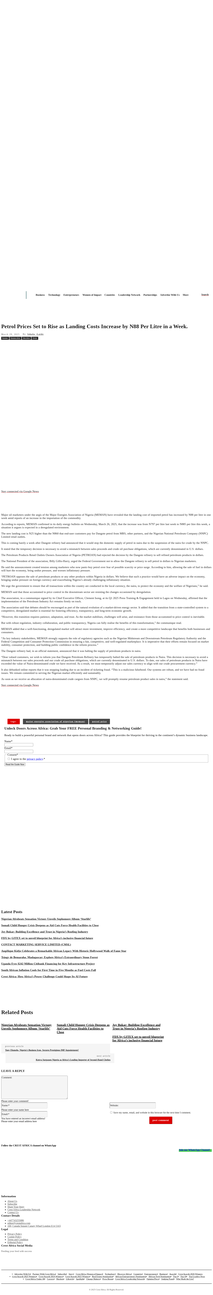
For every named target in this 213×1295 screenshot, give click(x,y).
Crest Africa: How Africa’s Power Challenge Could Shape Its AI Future (44, 976)
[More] (51, 709)
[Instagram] (3, 1256)
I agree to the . (28, 758)
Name (8, 741)
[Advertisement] (106, 373)
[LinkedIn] (96, 1256)
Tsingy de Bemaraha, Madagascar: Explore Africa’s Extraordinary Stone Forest (49, 957)
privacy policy (35, 758)
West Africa (26, 338)
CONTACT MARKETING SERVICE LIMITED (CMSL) (36, 944)
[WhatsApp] (62, 345)
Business (5, 338)
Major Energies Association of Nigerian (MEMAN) (55, 721)
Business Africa (15, 338)
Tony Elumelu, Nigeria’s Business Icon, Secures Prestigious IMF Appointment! (42, 1050)
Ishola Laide (35, 334)
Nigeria (34, 338)
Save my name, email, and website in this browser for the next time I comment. (152, 1112)
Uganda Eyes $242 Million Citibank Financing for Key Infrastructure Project (48, 963)
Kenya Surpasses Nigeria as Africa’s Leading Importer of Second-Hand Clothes (73, 1060)
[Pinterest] (51, 345)
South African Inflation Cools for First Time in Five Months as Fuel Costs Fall (48, 970)
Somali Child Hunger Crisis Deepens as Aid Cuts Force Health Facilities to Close (50, 925)
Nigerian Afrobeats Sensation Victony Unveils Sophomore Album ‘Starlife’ (46, 918)
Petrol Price (99, 721)
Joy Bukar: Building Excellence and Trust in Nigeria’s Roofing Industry (44, 931)
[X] (39, 345)
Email (8, 748)
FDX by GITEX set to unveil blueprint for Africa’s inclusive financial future (47, 938)
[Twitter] (65, 1256)
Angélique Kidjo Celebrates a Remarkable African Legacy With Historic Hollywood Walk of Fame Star (63, 950)
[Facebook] (28, 345)
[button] (205, 294)
